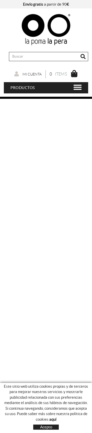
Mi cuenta (32, 74)
